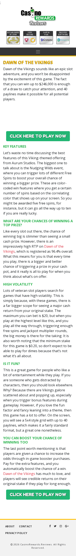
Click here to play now (38, 136)
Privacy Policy (16, 533)
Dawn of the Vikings (19, 473)
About (10, 526)
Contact (25, 526)
